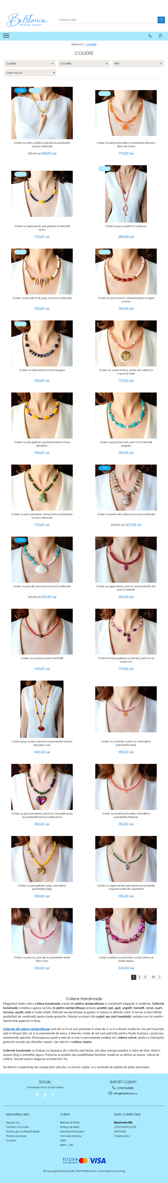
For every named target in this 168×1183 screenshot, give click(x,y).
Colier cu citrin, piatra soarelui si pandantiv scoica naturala (42, 144)
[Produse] (6, 37)
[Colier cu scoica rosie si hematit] (42, 632)
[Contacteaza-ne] (150, 36)
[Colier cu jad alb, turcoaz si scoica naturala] (42, 560)
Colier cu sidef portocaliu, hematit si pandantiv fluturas (126, 815)
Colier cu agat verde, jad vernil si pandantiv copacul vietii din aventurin (126, 887)
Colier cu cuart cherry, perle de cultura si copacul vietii (126, 372)
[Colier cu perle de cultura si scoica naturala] (126, 488)
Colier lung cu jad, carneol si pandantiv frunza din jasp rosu (42, 743)
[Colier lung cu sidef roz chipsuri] (126, 194)
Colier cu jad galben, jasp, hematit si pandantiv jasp (42, 887)
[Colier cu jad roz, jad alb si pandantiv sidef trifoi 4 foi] (42, 931)
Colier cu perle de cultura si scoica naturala (126, 514)
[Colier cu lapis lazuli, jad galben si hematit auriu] (42, 194)
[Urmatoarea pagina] (159, 977)
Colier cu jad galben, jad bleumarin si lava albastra (42, 444)
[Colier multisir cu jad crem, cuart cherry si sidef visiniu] (126, 931)
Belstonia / (79, 44)
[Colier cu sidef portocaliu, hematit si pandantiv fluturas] (126, 787)
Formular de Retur (71, 1136)
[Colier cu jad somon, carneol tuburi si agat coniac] (126, 272)
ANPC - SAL (66, 1145)
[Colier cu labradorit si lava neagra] (42, 343)
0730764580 (125, 1088)
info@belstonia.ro (125, 1093)
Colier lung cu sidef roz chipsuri (126, 226)
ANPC (63, 1140)
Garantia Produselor (72, 1131)
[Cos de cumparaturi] (160, 36)
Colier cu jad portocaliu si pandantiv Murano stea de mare (126, 144)
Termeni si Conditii (17, 1127)
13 (153, 977)
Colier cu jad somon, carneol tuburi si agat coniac (126, 299)
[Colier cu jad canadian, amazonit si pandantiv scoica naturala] (42, 488)
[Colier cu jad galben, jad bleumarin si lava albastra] (42, 415)
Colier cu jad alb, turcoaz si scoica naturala (42, 586)
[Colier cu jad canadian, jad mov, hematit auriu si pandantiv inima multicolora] (42, 787)
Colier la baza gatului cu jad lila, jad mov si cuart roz (126, 660)
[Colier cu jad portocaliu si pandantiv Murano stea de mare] (126, 113)
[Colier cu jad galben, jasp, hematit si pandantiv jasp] (42, 859)
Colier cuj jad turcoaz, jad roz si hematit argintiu (126, 444)
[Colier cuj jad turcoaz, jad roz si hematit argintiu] (126, 415)
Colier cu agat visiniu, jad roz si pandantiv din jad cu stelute (126, 588)
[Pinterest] (37, 1095)
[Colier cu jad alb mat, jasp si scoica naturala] (42, 272)
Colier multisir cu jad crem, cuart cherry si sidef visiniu (126, 959)
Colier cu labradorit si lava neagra (42, 370)
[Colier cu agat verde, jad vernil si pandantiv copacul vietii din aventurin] (126, 859)
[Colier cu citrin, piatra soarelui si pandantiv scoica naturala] (42, 113)
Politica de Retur (69, 1127)
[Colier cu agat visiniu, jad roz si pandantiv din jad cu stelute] (126, 560)
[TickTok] (45, 1095)
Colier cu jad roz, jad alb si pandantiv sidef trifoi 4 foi (42, 959)
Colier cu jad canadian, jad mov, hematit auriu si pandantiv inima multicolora (42, 815)
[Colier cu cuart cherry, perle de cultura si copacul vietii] (126, 343)
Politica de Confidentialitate (23, 1131)
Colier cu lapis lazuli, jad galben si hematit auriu (42, 228)
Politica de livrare (16, 1136)
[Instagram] (53, 1095)
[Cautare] (161, 20)
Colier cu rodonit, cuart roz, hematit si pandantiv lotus (126, 743)
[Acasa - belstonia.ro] (27, 20)
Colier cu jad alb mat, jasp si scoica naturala (42, 298)
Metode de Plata (69, 1122)
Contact (11, 1140)
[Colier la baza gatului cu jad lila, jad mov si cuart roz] (126, 632)
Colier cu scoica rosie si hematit (42, 658)
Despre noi (12, 1122)
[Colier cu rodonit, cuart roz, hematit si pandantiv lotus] (126, 709)
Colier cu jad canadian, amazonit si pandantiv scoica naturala (42, 516)
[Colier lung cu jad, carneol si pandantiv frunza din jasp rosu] (42, 709)
